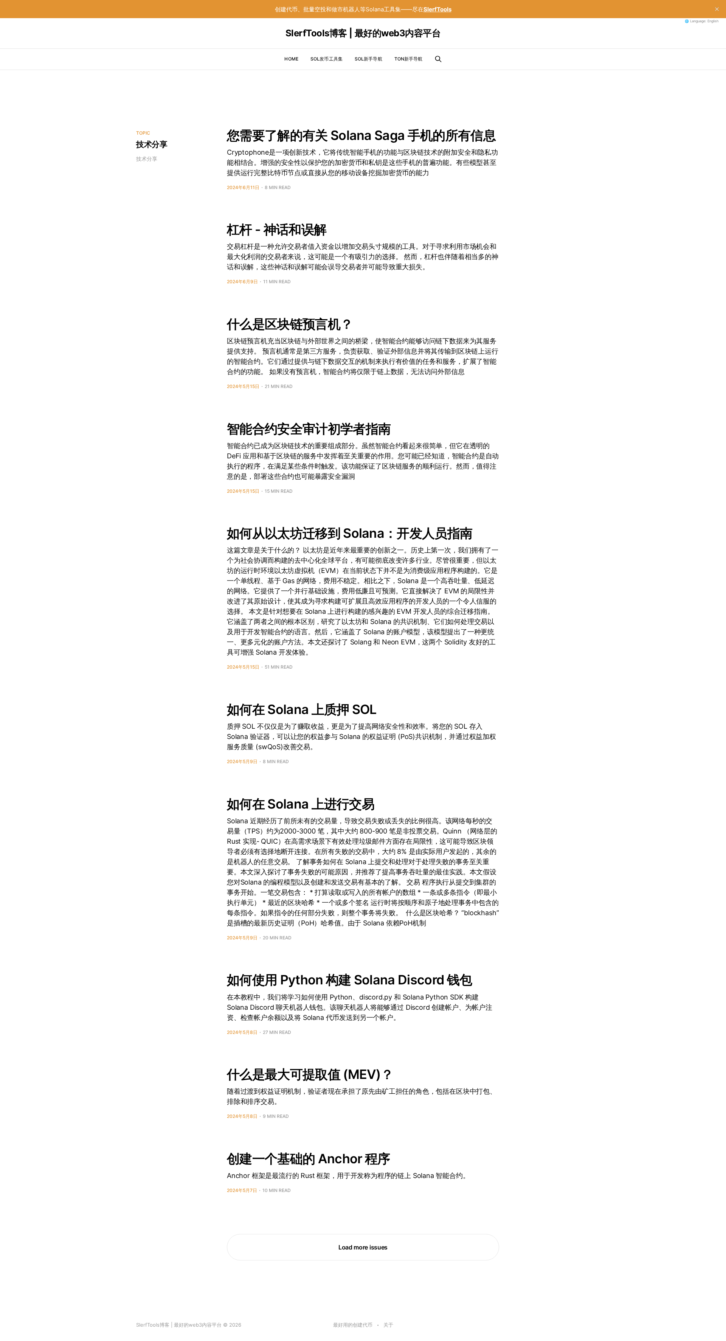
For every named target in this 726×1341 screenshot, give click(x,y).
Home (291, 59)
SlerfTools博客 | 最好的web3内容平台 (363, 33)
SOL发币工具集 (326, 59)
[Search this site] (438, 59)
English (712, 21)
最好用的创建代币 (352, 1325)
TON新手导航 (408, 59)
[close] (717, 9)
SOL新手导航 (368, 59)
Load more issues (363, 1247)
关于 (388, 1325)
